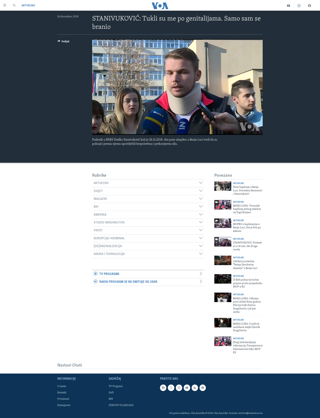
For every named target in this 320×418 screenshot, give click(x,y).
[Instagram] (299, 5)
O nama (61, 386)
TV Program (115, 386)
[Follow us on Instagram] (179, 388)
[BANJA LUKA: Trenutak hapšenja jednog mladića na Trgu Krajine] (222, 204)
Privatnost (63, 399)
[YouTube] (288, 5)
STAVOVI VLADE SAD (121, 405)
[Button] (63, 42)
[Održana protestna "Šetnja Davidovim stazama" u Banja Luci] (222, 260)
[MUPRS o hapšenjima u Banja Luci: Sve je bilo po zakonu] (222, 223)
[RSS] (195, 388)
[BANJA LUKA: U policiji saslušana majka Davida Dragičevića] (222, 322)
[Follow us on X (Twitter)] (171, 388)
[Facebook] (309, 5)
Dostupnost (63, 405)
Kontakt (61, 393)
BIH (111, 399)
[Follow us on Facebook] (163, 388)
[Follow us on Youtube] (187, 388)
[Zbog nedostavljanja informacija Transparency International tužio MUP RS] (222, 341)
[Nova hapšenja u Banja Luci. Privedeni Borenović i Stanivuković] (222, 186)
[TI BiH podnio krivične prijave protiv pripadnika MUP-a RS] (222, 279)
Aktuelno (28, 5)
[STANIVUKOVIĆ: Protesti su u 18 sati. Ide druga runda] (222, 241)
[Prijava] (203, 388)
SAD (111, 393)
